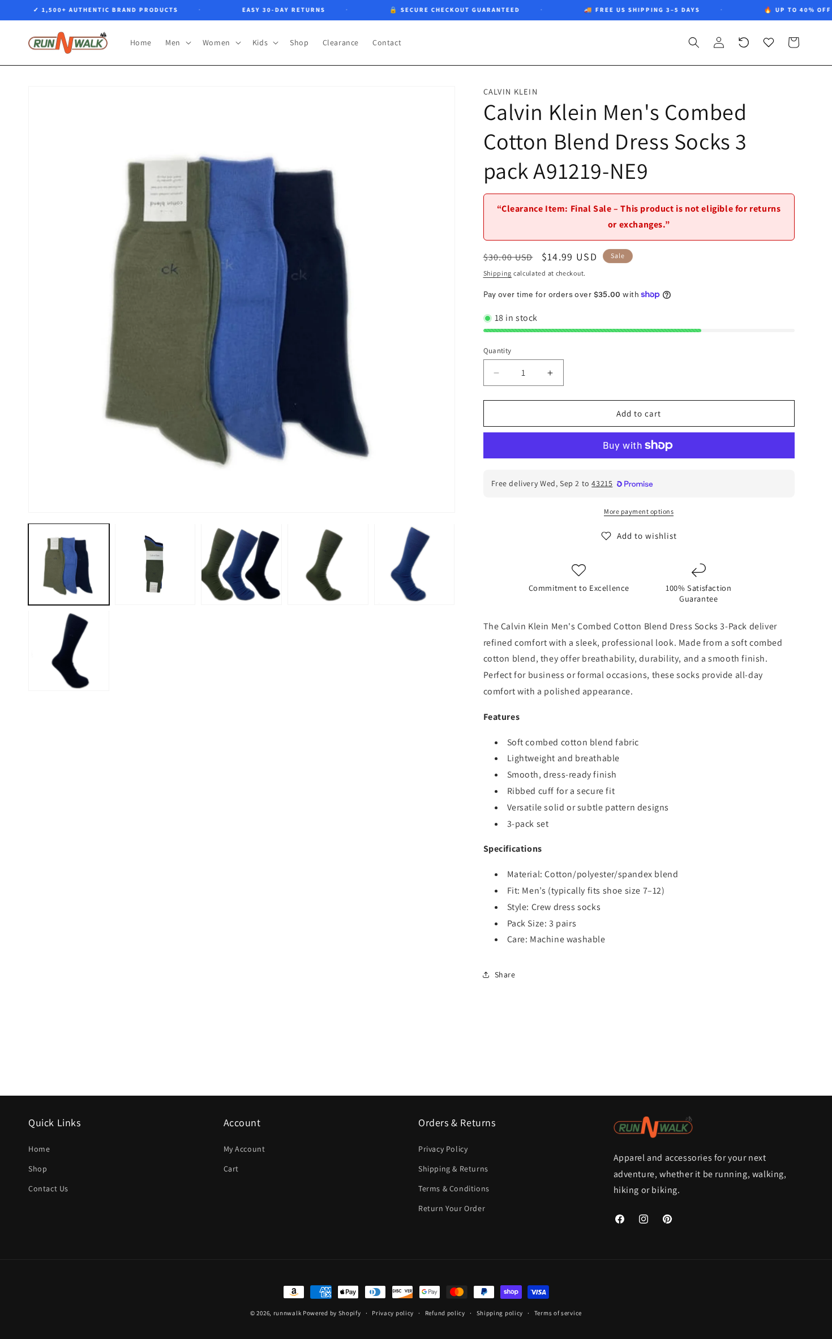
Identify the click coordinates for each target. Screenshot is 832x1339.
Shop (37, 1168)
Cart (231, 1168)
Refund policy (445, 1312)
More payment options (639, 511)
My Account (244, 1148)
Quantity (497, 350)
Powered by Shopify (332, 1313)
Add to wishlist (647, 535)
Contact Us (48, 1188)
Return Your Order (451, 1208)
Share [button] (505, 974)
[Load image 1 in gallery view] (68, 563)
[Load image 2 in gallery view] (155, 563)
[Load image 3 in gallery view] (241, 563)
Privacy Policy (443, 1148)
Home (39, 1148)
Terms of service (558, 1312)
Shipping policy (500, 1312)
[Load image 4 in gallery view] (328, 563)
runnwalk (287, 1313)
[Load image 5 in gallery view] (414, 563)
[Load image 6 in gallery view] (68, 650)
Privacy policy (393, 1312)
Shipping (497, 273)
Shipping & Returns (453, 1168)
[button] (177, 42)
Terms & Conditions (454, 1188)
